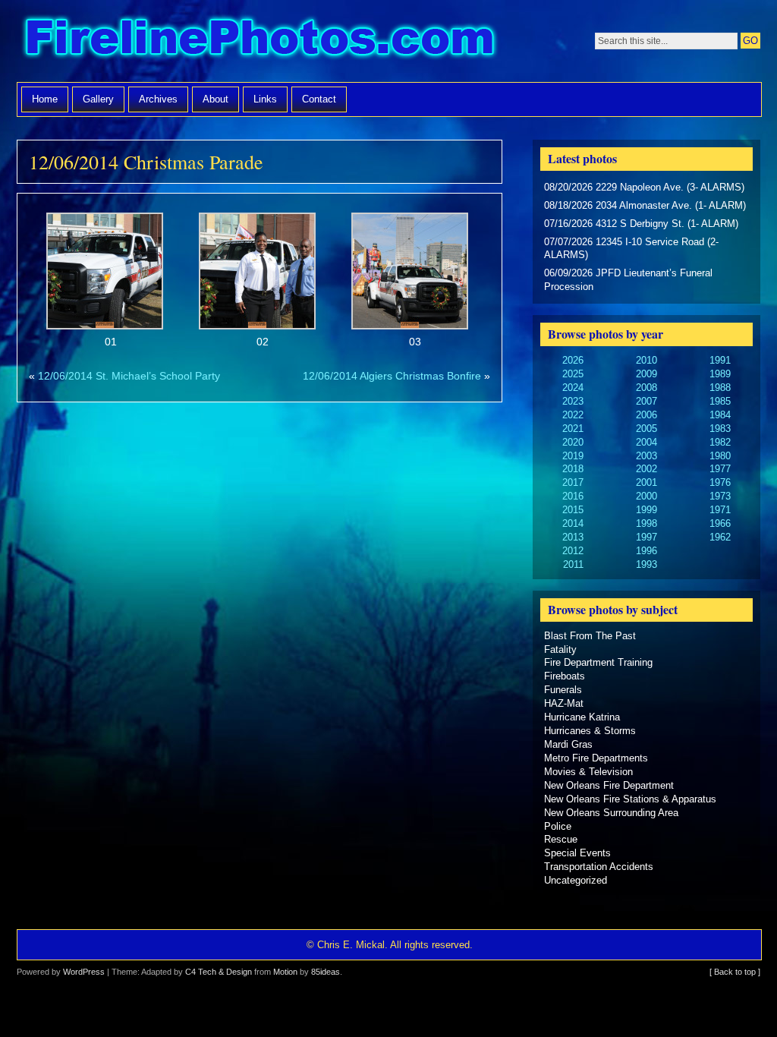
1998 (646, 523)
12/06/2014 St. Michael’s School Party (129, 376)
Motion (285, 971)
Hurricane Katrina (582, 717)
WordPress (84, 971)
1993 (646, 564)
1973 (720, 496)
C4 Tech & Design (218, 971)
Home (45, 99)
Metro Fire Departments (596, 758)
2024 (573, 387)
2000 (646, 496)
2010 (646, 360)
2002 (646, 468)
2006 (646, 415)
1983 (720, 428)
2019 (573, 456)
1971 (720, 509)
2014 (573, 523)
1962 (720, 537)
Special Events (577, 853)
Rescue (560, 839)
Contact (319, 99)
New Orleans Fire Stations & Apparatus (630, 799)
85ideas (325, 971)
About (215, 99)
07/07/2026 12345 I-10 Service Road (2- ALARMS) (631, 248)
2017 (573, 482)
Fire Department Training (598, 662)
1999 (646, 509)
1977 (720, 468)
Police (557, 826)
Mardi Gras (568, 744)
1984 (720, 415)
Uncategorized (575, 880)
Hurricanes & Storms (590, 730)
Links (265, 99)
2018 (573, 468)
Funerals (563, 689)
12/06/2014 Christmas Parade (146, 162)
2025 (573, 374)
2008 (646, 387)
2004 (646, 442)
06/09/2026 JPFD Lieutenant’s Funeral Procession (628, 279)
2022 (573, 415)
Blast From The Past (590, 635)
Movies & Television (588, 771)
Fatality (560, 649)
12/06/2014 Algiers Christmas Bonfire (392, 376)
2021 (573, 428)
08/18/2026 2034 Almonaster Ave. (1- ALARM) (645, 205)
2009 (646, 374)
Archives (158, 99)
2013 (573, 537)
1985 (720, 401)
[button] (105, 282)
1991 (720, 360)
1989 (720, 374)
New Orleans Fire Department (609, 785)
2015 (573, 509)
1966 (720, 523)
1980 (720, 456)
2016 (573, 496)
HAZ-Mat (564, 703)
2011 (573, 564)
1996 (646, 550)
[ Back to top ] (734, 971)
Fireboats (564, 676)
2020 (573, 442)
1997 (646, 537)
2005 (646, 428)
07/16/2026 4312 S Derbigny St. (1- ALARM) (641, 223)
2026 (573, 360)
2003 (646, 456)
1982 (720, 442)
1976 (720, 482)
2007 (646, 401)
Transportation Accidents (598, 866)
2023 (573, 401)
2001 (646, 482)
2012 (573, 550)
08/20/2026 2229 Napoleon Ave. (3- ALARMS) (644, 187)
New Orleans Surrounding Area (611, 812)
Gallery (98, 99)
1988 (720, 387)
